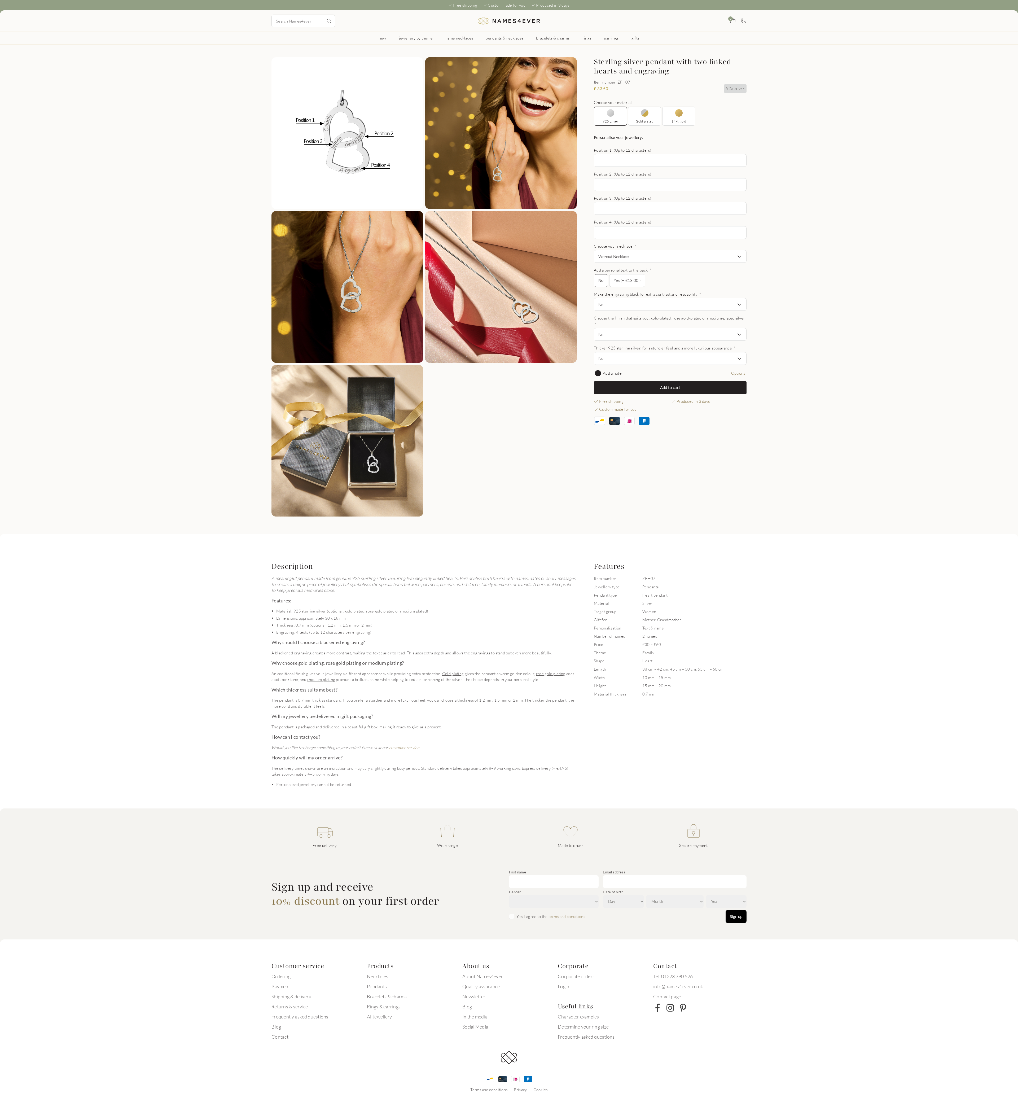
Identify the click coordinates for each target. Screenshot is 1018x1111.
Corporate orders (576, 976)
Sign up (736, 916)
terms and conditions (567, 916)
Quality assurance (481, 986)
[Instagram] (670, 1008)
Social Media (475, 1027)
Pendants (377, 986)
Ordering (281, 976)
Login (563, 986)
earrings (611, 38)
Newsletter (474, 996)
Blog (276, 1027)
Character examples (578, 1017)
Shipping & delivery (291, 996)
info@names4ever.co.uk (678, 986)
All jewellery (379, 1017)
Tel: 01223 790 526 (673, 976)
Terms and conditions (488, 1089)
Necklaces (377, 976)
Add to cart (670, 387)
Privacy (520, 1089)
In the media (475, 1017)
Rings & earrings (384, 1006)
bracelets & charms (552, 38)
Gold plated (645, 121)
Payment (280, 986)
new (382, 38)
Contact (279, 1037)
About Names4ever (482, 976)
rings (586, 38)
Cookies (540, 1089)
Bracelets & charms (387, 996)
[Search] (329, 21)
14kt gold (678, 121)
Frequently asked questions (299, 1017)
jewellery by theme (416, 38)
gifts (635, 38)
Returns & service (289, 1006)
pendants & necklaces (504, 38)
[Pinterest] (683, 1008)
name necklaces (459, 38)
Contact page (667, 996)
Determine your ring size (583, 1027)
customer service (404, 747)
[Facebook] (657, 1008)
